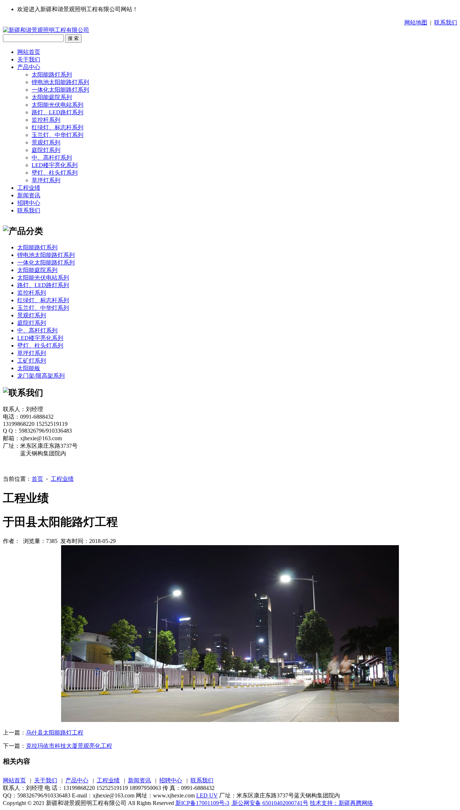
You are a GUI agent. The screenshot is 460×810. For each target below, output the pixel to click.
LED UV (207, 795)
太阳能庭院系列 (52, 97)
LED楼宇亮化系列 (55, 165)
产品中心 (28, 67)
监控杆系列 (46, 120)
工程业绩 (28, 188)
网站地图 (415, 22)
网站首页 (28, 52)
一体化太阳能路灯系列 (60, 90)
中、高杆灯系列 (52, 158)
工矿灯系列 (31, 361)
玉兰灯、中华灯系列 (57, 135)
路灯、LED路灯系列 (57, 112)
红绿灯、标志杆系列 (57, 127)
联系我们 (445, 22)
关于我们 (28, 59)
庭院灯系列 (46, 150)
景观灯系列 (46, 142)
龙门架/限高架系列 (41, 376)
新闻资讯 (28, 195)
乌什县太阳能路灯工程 (54, 733)
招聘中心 (28, 203)
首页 (37, 479)
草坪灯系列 (46, 180)
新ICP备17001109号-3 (202, 803)
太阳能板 (28, 368)
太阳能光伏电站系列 (57, 105)
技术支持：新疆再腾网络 (341, 803)
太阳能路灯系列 (52, 75)
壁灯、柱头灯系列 (55, 173)
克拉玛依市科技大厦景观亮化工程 (69, 746)
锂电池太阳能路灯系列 (60, 82)
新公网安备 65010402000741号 (269, 803)
